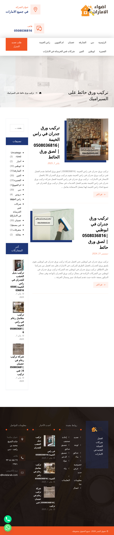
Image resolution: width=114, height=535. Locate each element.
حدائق (75, 452)
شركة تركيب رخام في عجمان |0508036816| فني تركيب (17, 365)
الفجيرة (17, 180)
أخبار (19, 161)
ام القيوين (16, 184)
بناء (76, 456)
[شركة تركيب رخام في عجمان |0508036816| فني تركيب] (18, 349)
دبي (19, 189)
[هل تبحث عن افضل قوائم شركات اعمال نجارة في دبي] (94, 10)
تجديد (76, 437)
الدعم (64, 456)
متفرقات (17, 229)
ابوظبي (18, 166)
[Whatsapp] (8, 528)
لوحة (76, 445)
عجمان (18, 220)
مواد (65, 460)
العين (18, 175)
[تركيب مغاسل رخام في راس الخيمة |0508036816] (18, 307)
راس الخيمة (15, 199)
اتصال (75, 488)
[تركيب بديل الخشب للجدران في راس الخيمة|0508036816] (18, 265)
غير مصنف (16, 225)
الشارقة (17, 170)
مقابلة (18, 234)
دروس (18, 194)
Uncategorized (16, 154)
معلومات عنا (78, 482)
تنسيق (64, 452)
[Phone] (8, 519)
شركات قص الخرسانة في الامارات (15, 209)
